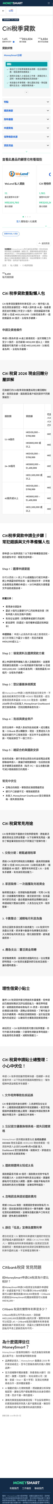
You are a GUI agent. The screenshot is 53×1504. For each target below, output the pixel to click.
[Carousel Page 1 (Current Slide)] (23, 216)
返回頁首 (45, 243)
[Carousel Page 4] (30, 216)
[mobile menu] (48, 3)
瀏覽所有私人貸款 (11, 233)
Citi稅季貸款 (27, 265)
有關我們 (14, 1488)
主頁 (4, 265)
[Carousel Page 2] (25, 216)
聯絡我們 (39, 1488)
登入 (18, 221)
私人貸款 (14, 265)
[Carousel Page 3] (27, 216)
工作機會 (26, 1488)
